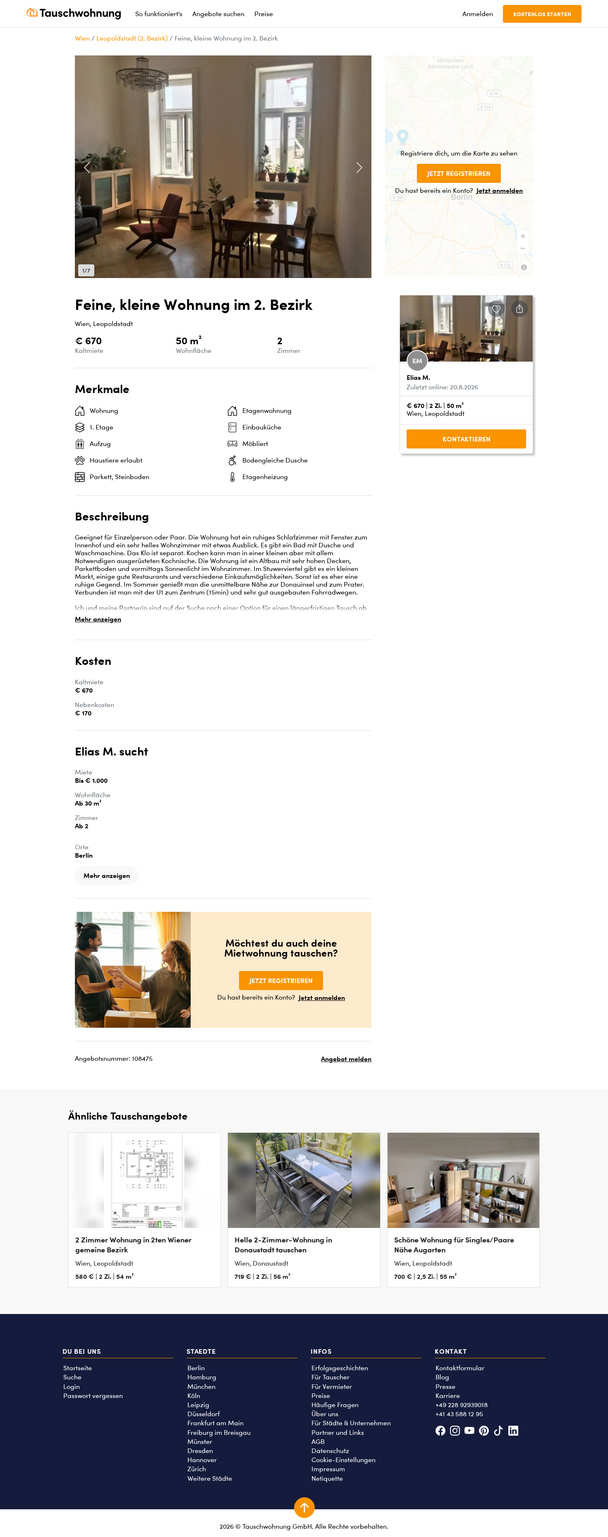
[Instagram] (454, 1431)
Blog (442, 1377)
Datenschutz (330, 1451)
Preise (320, 1396)
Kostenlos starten (542, 13)
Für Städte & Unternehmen (351, 1423)
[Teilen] (519, 308)
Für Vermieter (331, 1387)
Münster (199, 1442)
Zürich (196, 1469)
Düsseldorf (203, 1414)
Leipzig (198, 1405)
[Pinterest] (484, 1431)
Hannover (202, 1460)
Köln (193, 1396)
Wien (82, 38)
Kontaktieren (467, 439)
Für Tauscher (330, 1377)
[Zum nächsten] (359, 167)
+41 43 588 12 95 (459, 1414)
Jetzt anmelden (499, 190)
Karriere (448, 1396)
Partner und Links (337, 1432)
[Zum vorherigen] (87, 167)
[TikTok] (498, 1431)
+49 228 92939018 (462, 1405)
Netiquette (327, 1478)
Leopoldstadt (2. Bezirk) (132, 38)
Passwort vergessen (93, 1396)
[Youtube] (469, 1431)
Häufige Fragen (335, 1405)
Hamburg (201, 1377)
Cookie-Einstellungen (343, 1460)
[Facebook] (440, 1431)
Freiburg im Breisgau (219, 1432)
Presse (445, 1387)
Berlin (196, 1368)
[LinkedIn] (513, 1431)
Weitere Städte (209, 1478)
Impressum (328, 1469)
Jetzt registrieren (459, 173)
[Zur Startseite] (73, 13)
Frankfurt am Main (215, 1423)
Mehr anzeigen (98, 619)
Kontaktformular (460, 1368)
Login (71, 1387)
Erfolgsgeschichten (339, 1368)
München (201, 1387)
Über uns (324, 1414)
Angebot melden (346, 1059)
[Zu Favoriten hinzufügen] (496, 308)
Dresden (200, 1451)
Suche (72, 1377)
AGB (318, 1442)
